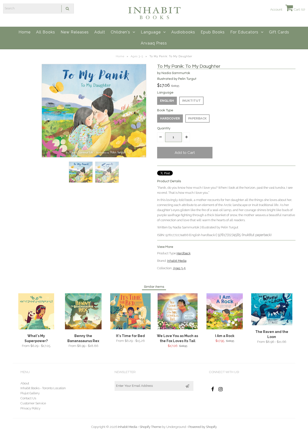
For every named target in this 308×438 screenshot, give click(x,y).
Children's (120, 32)
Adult (99, 32)
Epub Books (213, 32)
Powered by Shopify (202, 427)
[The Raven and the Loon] (271, 324)
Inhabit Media (176, 261)
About (24, 383)
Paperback (197, 118)
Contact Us (28, 398)
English (167, 100)
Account (276, 9)
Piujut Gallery (30, 393)
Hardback (184, 253)
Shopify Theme (150, 427)
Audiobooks (183, 32)
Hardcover (170, 118)
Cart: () (299, 9)
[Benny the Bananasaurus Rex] (83, 328)
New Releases (75, 32)
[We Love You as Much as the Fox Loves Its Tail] (178, 328)
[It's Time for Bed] (130, 328)
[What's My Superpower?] (36, 328)
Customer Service (33, 403)
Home (25, 32)
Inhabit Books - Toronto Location (43, 388)
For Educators (244, 32)
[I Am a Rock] (224, 328)
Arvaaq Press (154, 43)
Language (151, 32)
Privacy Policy (30, 408)
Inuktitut (191, 100)
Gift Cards (279, 32)
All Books (45, 32)
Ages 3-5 (137, 56)
